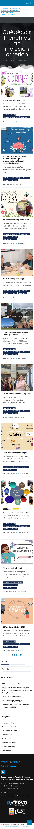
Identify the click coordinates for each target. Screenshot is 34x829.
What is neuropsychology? (14, 278)
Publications (8, 467)
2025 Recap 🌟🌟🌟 (11, 509)
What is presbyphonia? (12, 568)
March (21, 60)
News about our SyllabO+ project (16, 452)
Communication (9, 114)
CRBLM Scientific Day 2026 (14, 100)
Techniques (22, 293)
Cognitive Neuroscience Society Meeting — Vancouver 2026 (16, 333)
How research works (11, 117)
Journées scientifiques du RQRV (16, 219)
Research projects (10, 180)
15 (21, 655)
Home (10, 60)
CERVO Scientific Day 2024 (14, 627)
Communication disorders (13, 582)
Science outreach (10, 239)
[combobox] (17, 669)
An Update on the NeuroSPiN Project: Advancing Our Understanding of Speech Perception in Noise (14, 159)
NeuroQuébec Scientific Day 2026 (17, 394)
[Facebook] (3, 772)
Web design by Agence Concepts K (17, 827)
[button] (17, 19)
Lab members (25, 117)
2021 (16, 60)
